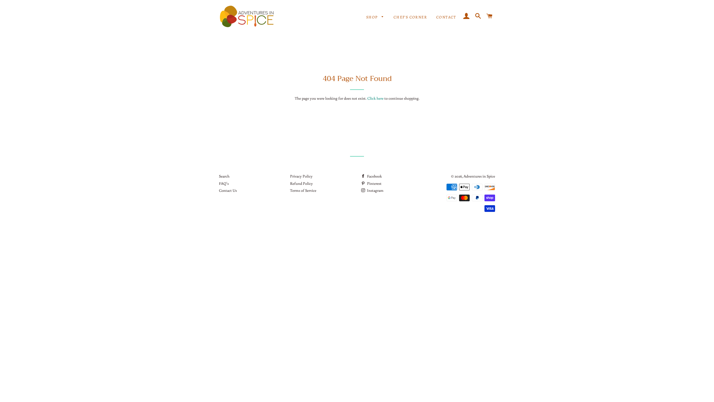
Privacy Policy (301, 176)
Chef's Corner (410, 17)
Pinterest (374, 183)
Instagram (374, 190)
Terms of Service (303, 190)
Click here (375, 98)
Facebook (374, 176)
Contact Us (228, 190)
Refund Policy (301, 183)
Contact (446, 17)
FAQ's (224, 183)
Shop (372, 17)
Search (224, 176)
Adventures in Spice (479, 176)
